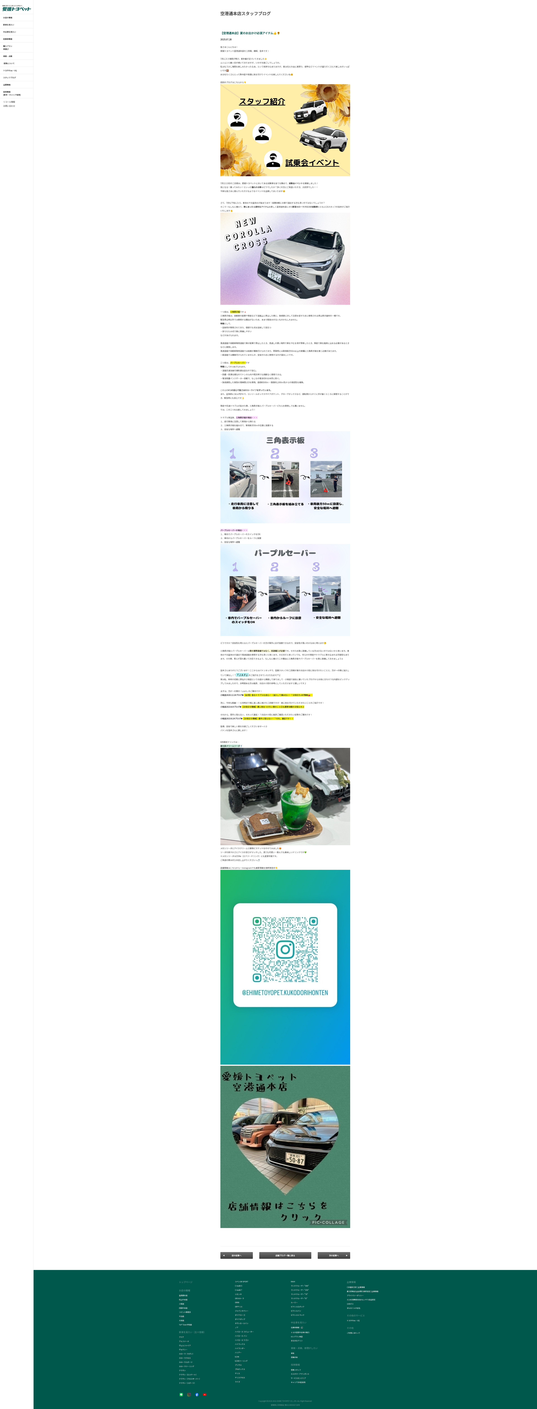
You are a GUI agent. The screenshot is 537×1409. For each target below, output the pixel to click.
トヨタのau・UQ (353, 1320)
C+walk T (238, 1290)
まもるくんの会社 (353, 1308)
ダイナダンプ (240, 1319)
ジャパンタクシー (242, 1311)
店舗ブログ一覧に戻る (285, 1255)
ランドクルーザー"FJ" (300, 1298)
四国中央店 (183, 1308)
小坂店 (181, 1304)
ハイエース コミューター (244, 1331)
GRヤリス (238, 1306)
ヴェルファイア (185, 1345)
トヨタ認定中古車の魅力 (300, 1332)
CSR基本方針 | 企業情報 (356, 1287)
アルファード (184, 1341)
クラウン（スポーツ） (187, 1383)
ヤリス (237, 1373)
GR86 (237, 1302)
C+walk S (238, 1286)
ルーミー (294, 1302)
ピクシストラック (297, 1315)
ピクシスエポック (297, 1306)
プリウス (238, 1365)
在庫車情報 (295, 1327)
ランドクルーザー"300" (300, 1286)
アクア (181, 1337)
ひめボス (350, 1304)
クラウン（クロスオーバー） (190, 1379)
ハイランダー (240, 1348)
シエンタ (238, 1294)
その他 (350, 1328)
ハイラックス (240, 1344)
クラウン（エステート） (188, 1374)
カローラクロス (185, 1358)
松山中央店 (183, 1299)
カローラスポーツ (185, 1362)
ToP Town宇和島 (185, 1324)
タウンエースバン (241, 1323)
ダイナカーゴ (240, 1315)
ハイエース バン (241, 1336)
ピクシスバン (296, 1311)
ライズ (237, 1381)
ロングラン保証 (297, 1336)
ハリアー (238, 1352)
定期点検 (294, 1357)
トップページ (185, 1282)
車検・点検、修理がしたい (304, 1348)
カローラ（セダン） (186, 1353)
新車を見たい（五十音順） (192, 1332)
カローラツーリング (186, 1366)
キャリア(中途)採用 (298, 1382)
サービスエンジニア (298, 1378)
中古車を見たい (299, 1322)
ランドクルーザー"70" (299, 1294)
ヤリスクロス (240, 1377)
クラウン (182, 1370)
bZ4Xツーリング (241, 1361)
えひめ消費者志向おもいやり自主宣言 (361, 1299)
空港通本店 (183, 1295)
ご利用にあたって (353, 1333)
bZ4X (237, 1356)
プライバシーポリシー (355, 1295)
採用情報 (295, 1364)
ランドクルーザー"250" (300, 1290)
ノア (236, 1327)
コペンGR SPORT (241, 1281)
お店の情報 (184, 1290)
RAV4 (293, 1281)
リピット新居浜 (185, 1312)
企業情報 (351, 1282)
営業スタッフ (296, 1370)
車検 (292, 1353)
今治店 (181, 1316)
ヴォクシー (183, 1349)
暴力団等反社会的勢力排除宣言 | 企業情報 (362, 1291)
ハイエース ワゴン (242, 1340)
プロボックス (240, 1369)
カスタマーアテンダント (300, 1374)
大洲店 (181, 1320)
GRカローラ (239, 1298)
